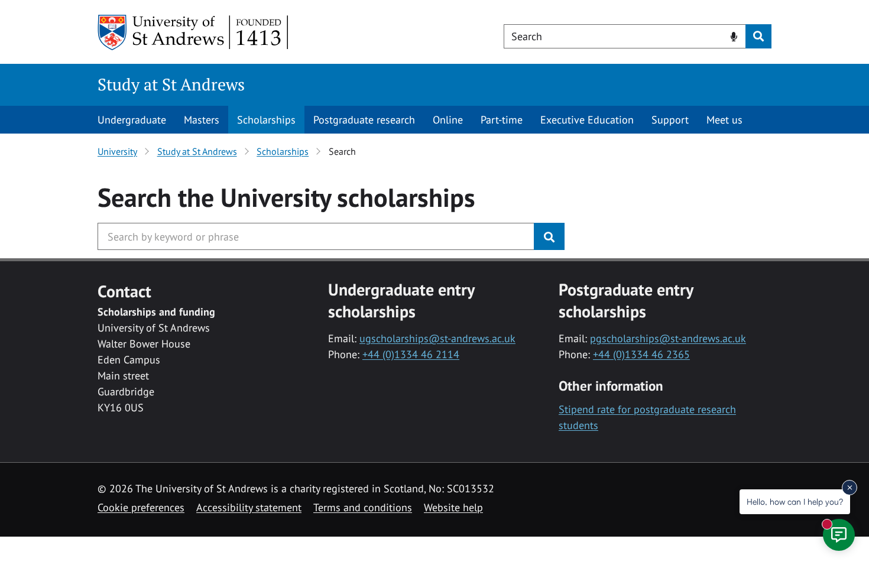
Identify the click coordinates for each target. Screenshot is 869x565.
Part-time (502, 119)
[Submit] (549, 236)
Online (448, 119)
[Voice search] (734, 35)
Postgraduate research (364, 119)
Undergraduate (132, 119)
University (117, 151)
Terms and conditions (362, 507)
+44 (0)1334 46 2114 (410, 354)
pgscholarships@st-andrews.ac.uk (668, 338)
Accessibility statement (248, 507)
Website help (453, 507)
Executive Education (587, 119)
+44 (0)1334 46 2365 (641, 354)
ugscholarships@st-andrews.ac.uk (437, 338)
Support (670, 119)
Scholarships (266, 119)
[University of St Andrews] (194, 32)
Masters (201, 119)
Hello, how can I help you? (795, 501)
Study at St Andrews (171, 84)
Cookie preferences (141, 507)
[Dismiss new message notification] (849, 487)
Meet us (724, 119)
